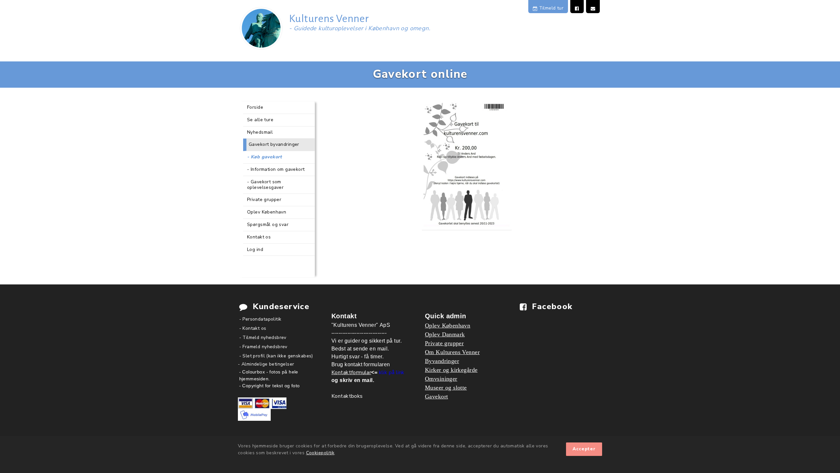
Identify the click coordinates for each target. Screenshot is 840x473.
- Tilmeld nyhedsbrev (262, 337)
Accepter (584, 449)
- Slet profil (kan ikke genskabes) (276, 356)
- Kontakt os (252, 328)
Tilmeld (550, 8)
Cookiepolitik (320, 453)
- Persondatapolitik (260, 319)
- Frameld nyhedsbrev (263, 347)
